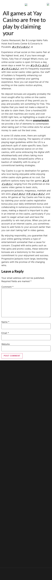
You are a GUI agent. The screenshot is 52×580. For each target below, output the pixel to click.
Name (5, 322)
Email (5, 333)
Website (5, 344)
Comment (7, 287)
